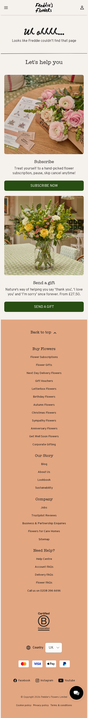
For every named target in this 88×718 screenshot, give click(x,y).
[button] (6, 7)
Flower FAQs (44, 582)
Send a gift (44, 306)
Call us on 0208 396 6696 (44, 590)
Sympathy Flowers (44, 420)
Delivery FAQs (44, 574)
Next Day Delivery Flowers (44, 373)
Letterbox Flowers (44, 389)
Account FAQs (44, 567)
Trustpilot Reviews (44, 515)
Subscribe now (44, 185)
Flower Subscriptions (44, 357)
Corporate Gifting (44, 444)
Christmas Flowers (44, 412)
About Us (44, 472)
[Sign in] (82, 7)
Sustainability (44, 487)
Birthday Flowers (44, 396)
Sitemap (44, 539)
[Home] (44, 7)
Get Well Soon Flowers (44, 436)
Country (38, 647)
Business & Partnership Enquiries (44, 523)
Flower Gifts (44, 365)
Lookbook (44, 480)
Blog (44, 464)
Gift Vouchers (44, 381)
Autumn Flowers (44, 405)
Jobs (44, 507)
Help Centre (44, 559)
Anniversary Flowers (44, 428)
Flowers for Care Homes (44, 531)
